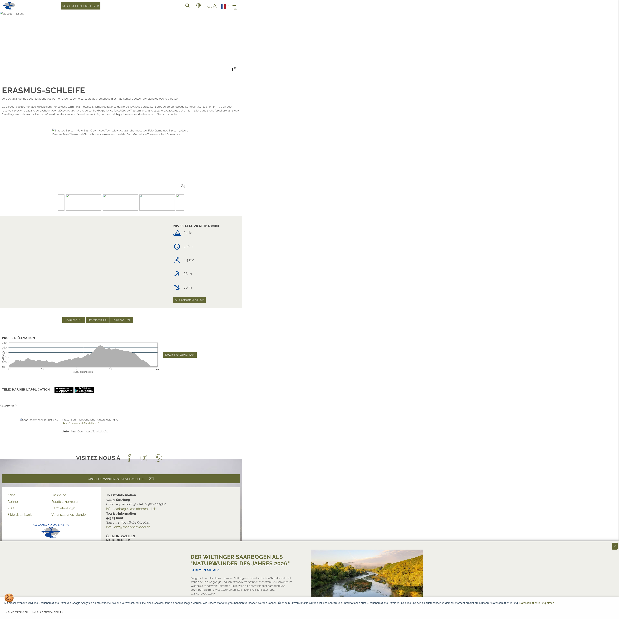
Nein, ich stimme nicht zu (47, 612)
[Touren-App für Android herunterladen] (84, 390)
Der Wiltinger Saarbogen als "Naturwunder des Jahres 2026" (240, 560)
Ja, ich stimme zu (17, 612)
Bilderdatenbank (19, 515)
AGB (10, 508)
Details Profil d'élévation (180, 354)
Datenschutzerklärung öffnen (536, 602)
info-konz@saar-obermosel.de (128, 527)
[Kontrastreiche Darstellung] (198, 6)
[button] (10, 405)
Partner (12, 502)
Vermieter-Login (63, 508)
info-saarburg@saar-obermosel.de (131, 509)
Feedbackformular (65, 502)
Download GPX (97, 320)
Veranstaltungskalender (69, 515)
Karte (11, 495)
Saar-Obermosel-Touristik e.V (80, 423)
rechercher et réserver (80, 6)
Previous (55, 202)
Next (187, 202)
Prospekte (58, 495)
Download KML (121, 320)
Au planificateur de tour (189, 299)
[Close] (615, 546)
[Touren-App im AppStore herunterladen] (64, 390)
